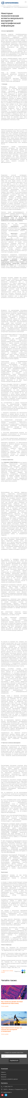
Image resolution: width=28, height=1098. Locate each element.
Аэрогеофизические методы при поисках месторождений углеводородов (11, 1029)
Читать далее (4, 1006)
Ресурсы (9, 5)
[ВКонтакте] (22, 970)
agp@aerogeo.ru (7, 1092)
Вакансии (3, 1077)
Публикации (16, 5)
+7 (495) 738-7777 (8, 1086)
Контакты (3, 1074)
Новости (3, 1072)
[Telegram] (24, 970)
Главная (3, 5)
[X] (22, 972)
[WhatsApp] (24, 972)
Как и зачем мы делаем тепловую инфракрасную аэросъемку (12, 1002)
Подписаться (14, 1060)
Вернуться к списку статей (7, 971)
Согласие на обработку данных (9, 1079)
